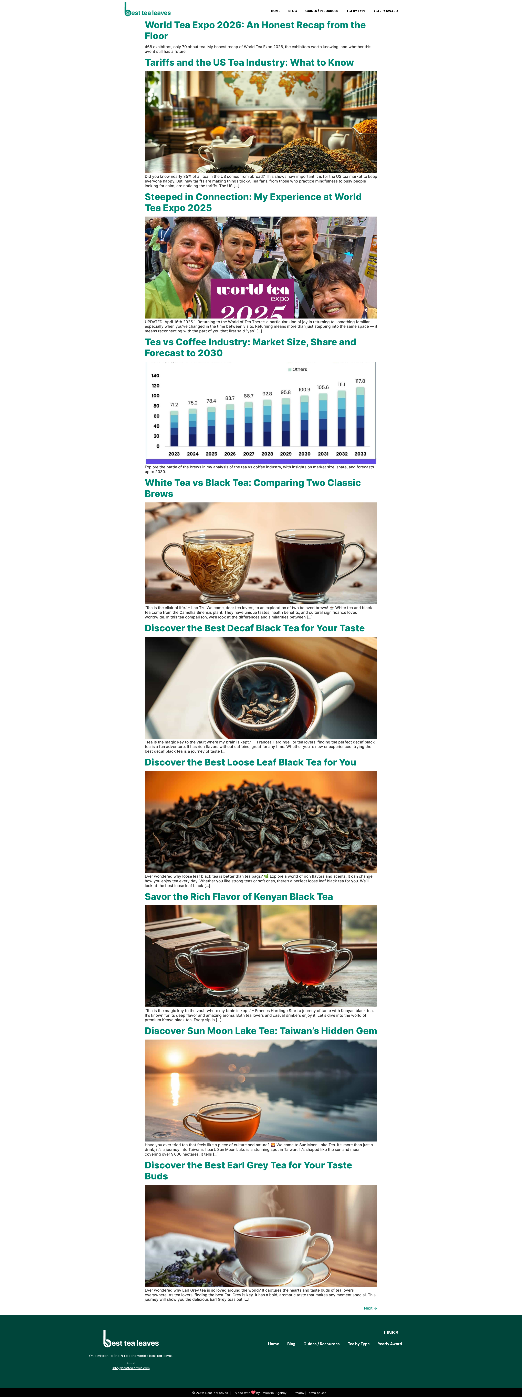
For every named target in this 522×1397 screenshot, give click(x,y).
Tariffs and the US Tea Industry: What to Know (249, 62)
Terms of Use (316, 1392)
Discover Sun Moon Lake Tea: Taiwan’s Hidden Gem (261, 1030)
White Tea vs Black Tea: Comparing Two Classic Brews (253, 488)
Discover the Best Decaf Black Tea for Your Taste (255, 628)
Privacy (299, 1392)
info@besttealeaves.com (131, 1367)
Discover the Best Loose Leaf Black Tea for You (250, 762)
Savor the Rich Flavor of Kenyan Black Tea (239, 896)
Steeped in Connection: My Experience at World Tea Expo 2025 (253, 202)
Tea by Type (355, 11)
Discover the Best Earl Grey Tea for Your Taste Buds (248, 1170)
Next (370, 1308)
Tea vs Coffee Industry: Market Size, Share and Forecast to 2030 (250, 347)
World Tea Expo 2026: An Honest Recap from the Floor (255, 30)
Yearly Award (386, 11)
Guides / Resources (321, 11)
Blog (292, 11)
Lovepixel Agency (273, 1392)
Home (275, 11)
